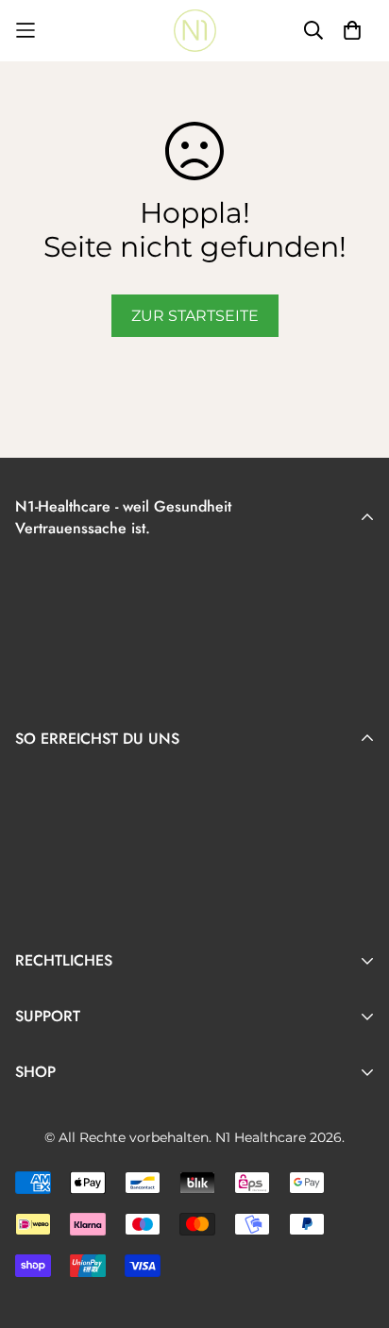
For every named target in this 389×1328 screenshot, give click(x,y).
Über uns (50, 1212)
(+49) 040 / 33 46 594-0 (102, 845)
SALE (34, 1182)
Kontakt (45, 1096)
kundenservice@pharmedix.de (132, 872)
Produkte (51, 1152)
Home (38, 1122)
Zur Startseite (195, 316)
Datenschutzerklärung (101, 1041)
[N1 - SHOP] (195, 30)
